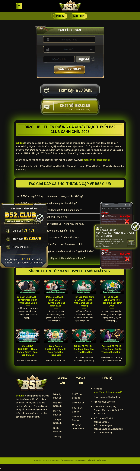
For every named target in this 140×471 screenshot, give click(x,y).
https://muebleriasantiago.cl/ (96, 160)
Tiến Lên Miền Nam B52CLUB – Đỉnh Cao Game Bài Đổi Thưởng (83, 301)
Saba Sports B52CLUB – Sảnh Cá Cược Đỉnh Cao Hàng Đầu (55, 350)
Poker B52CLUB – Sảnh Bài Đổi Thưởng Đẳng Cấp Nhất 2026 (55, 301)
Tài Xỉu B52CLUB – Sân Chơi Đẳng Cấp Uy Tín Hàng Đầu (84, 349)
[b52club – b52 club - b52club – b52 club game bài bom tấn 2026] (70, 6)
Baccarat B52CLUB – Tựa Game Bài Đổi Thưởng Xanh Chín (111, 349)
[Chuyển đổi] (18, 197)
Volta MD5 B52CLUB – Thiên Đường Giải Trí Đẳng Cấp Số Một (27, 350)
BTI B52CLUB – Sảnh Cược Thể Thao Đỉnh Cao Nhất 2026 (111, 301)
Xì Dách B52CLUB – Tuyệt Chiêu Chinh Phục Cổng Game (27, 300)
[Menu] (19, 6)
